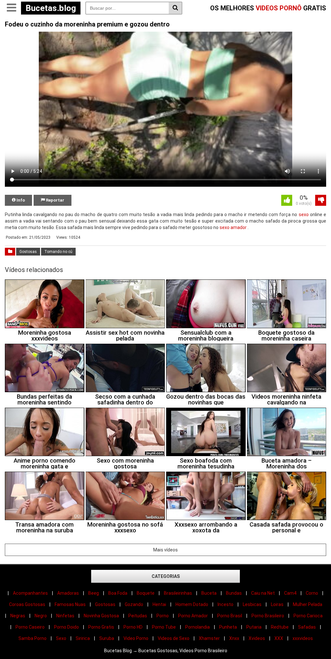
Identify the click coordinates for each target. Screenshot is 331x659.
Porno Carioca (308, 615)
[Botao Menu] (11, 8)
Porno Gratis (101, 627)
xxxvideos (303, 638)
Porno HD (133, 627)
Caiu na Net (263, 593)
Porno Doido (66, 627)
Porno (162, 615)
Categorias (166, 576)
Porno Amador (193, 615)
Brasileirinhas (178, 593)
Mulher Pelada (307, 604)
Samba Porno (32, 638)
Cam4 (290, 593)
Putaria (254, 627)
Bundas (234, 593)
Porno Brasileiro (267, 615)
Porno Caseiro (30, 627)
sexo (304, 214)
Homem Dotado (192, 604)
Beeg (93, 593)
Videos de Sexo (173, 638)
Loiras (277, 604)
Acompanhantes (30, 593)
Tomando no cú (58, 251)
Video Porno (135, 638)
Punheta (228, 627)
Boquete (146, 593)
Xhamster (209, 638)
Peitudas (137, 615)
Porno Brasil (229, 615)
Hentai (159, 604)
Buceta (209, 593)
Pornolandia (197, 627)
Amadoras (68, 593)
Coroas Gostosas (27, 604)
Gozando (134, 604)
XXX (278, 638)
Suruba (106, 638)
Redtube (280, 627)
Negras (17, 615)
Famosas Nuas (70, 604)
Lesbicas (252, 604)
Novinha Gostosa (101, 615)
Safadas (307, 627)
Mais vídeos (165, 549)
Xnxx (234, 638)
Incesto (225, 604)
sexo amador (233, 227)
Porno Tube (164, 627)
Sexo (61, 638)
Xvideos (257, 638)
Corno (312, 593)
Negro (41, 615)
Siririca (83, 638)
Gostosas (28, 251)
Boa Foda (117, 593)
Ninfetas (65, 615)
